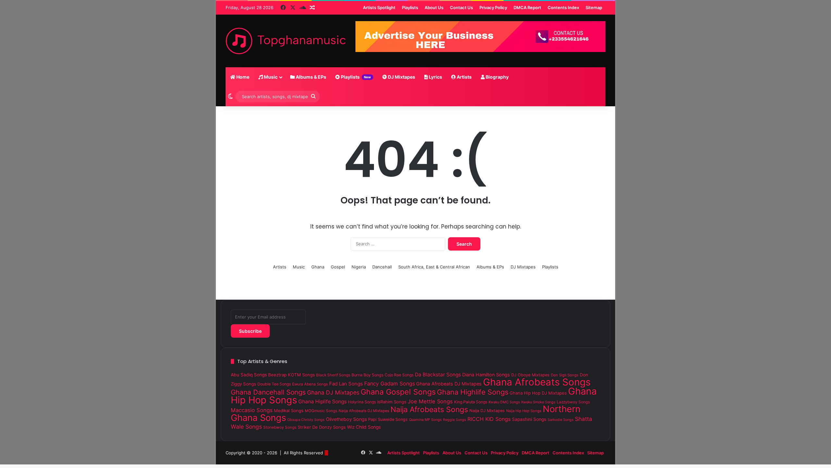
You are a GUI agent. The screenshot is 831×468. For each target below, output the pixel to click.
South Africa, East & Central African (434, 266)
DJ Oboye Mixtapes (530, 374)
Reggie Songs (454, 420)
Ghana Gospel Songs (398, 391)
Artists (464, 77)
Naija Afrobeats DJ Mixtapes (364, 411)
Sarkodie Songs (561, 420)
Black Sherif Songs (333, 375)
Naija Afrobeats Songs (429, 409)
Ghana (317, 266)
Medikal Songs (289, 410)
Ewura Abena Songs (310, 384)
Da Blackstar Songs (438, 374)
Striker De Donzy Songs (322, 427)
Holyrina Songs (362, 401)
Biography (497, 77)
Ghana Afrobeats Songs (536, 382)
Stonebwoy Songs (279, 427)
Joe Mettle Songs (430, 401)
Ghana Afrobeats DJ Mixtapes (449, 383)
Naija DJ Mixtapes (487, 410)
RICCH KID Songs (489, 419)
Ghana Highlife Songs (472, 392)
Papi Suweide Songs (388, 419)
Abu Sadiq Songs (249, 374)
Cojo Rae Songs (399, 374)
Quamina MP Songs (425, 419)
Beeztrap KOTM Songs (291, 374)
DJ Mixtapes (401, 77)
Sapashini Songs (529, 419)
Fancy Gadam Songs (389, 383)
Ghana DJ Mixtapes (333, 392)
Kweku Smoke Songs (538, 402)
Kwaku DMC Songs (504, 402)
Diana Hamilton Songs (486, 374)
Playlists (355, 77)
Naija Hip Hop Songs (523, 411)
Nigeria (359, 266)
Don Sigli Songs (564, 375)
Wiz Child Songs (364, 427)
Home (242, 77)
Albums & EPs (310, 77)
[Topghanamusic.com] (286, 41)
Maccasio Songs (252, 410)
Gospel (338, 266)
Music (270, 77)
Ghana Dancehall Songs (268, 392)
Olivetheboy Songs (346, 419)
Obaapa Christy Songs (306, 420)
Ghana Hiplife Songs (322, 401)
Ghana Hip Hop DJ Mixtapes (538, 393)
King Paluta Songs (470, 401)
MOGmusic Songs (321, 411)
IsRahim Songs (391, 401)
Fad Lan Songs (346, 384)
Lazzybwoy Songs (573, 402)
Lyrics (435, 77)
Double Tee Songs (274, 384)
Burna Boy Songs (367, 374)
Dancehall (382, 266)
